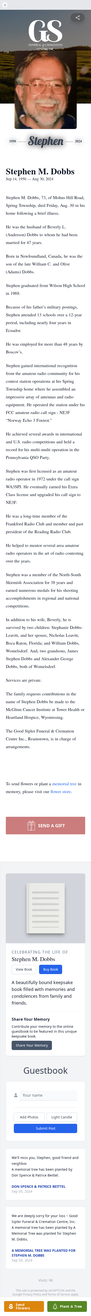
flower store (60, 791)
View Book (24, 969)
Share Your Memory (32, 1045)
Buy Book (50, 969)
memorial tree (64, 783)
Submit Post (45, 1128)
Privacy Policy (32, 1294)
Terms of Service (59, 1294)
